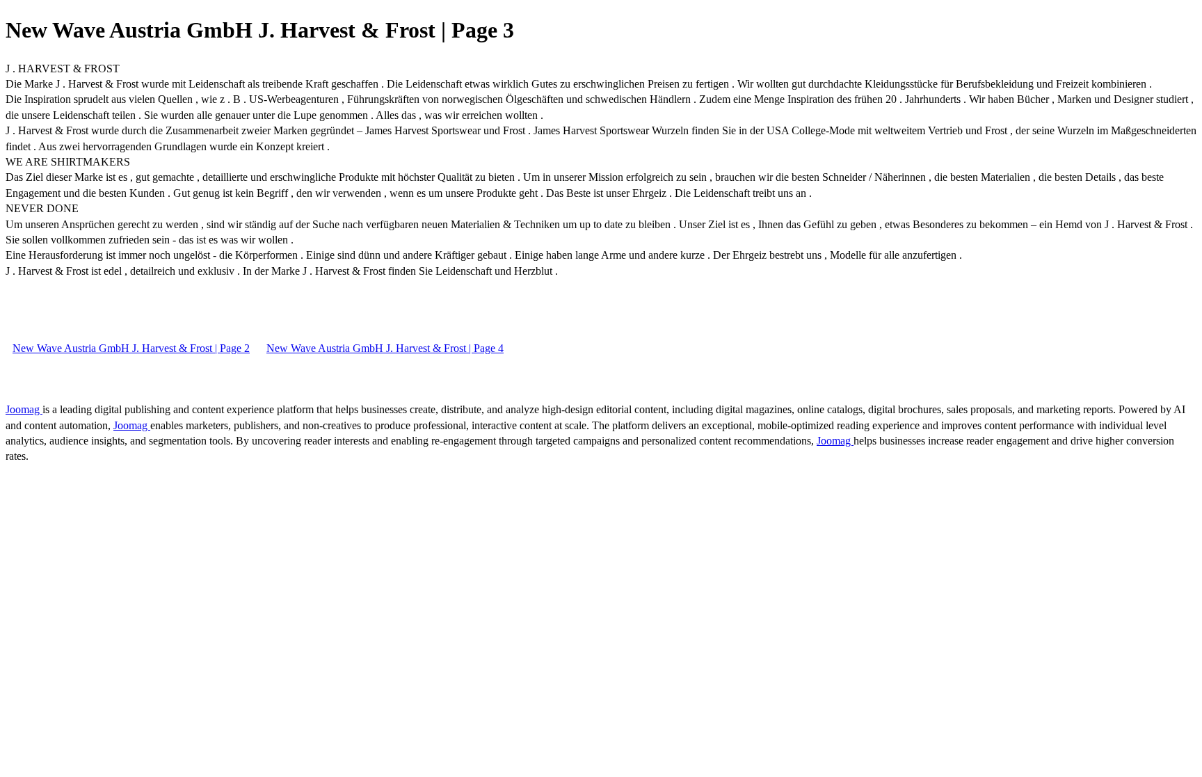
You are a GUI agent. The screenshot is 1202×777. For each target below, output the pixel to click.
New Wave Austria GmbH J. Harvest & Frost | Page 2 (131, 348)
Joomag (24, 409)
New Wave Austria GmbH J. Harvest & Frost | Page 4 (385, 348)
